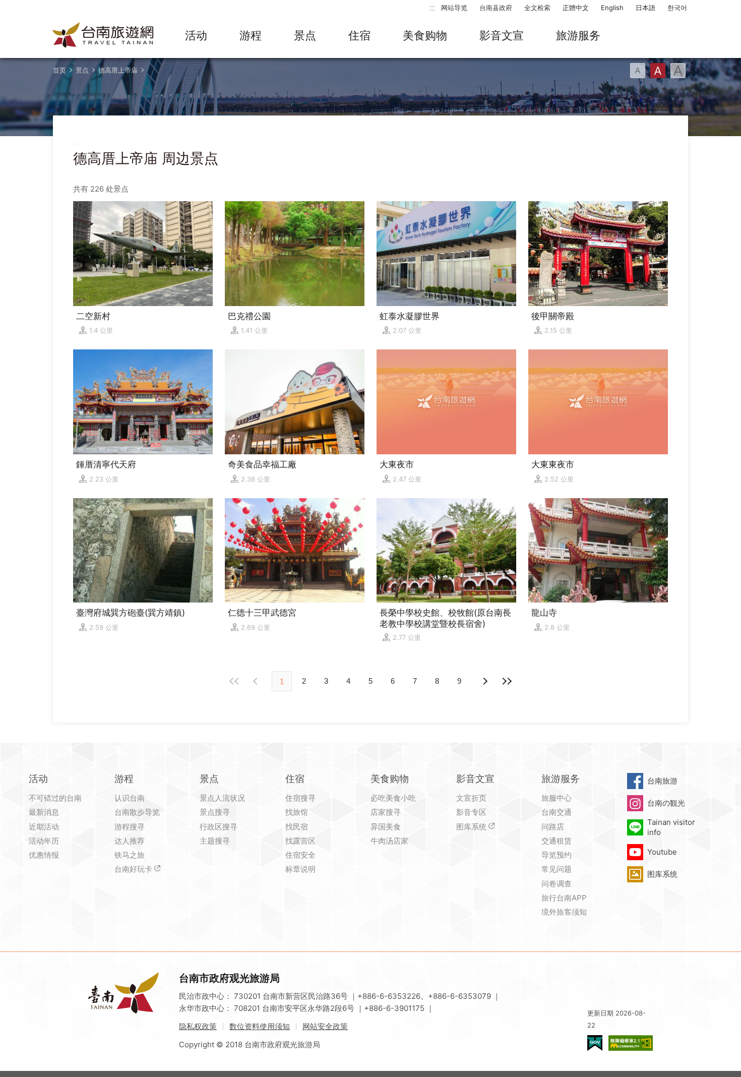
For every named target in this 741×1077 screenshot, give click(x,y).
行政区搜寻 (218, 826)
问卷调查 (556, 883)
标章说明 (300, 869)
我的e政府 (594, 1043)
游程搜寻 (129, 826)
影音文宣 (501, 35)
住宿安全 (300, 855)
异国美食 (386, 826)
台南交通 (556, 812)
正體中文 (576, 8)
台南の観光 (666, 803)
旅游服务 (578, 35)
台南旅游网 (103, 35)
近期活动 (44, 826)
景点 (305, 35)
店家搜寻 (386, 812)
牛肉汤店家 (389, 841)
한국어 (677, 8)
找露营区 (300, 841)
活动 (196, 35)
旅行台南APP (564, 898)
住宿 (359, 35)
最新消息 (44, 812)
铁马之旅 (129, 855)
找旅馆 (296, 812)
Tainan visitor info (671, 827)
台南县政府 (495, 8)
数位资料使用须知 (259, 1026)
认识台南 (129, 798)
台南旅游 (662, 781)
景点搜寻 (215, 812)
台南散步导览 (137, 812)
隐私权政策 (198, 1026)
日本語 (645, 8)
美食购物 (425, 35)
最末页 (507, 681)
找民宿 (296, 826)
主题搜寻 (215, 841)
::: (432, 7)
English (612, 8)
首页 (59, 70)
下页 (256, 681)
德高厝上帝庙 (118, 70)
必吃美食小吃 (393, 798)
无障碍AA (630, 1043)
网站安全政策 (325, 1026)
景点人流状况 (222, 798)
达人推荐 (129, 841)
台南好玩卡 (133, 869)
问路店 (552, 826)
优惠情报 (44, 855)
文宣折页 (471, 798)
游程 (250, 35)
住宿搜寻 (300, 798)
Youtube (662, 852)
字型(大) (678, 70)
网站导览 (454, 8)
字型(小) (637, 70)
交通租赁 (556, 841)
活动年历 (44, 841)
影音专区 (471, 812)
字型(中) (657, 70)
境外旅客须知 (564, 912)
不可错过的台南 (55, 798)
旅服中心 (556, 798)
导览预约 (556, 855)
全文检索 (537, 8)
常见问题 (556, 869)
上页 (484, 681)
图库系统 (471, 826)
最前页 (234, 681)
